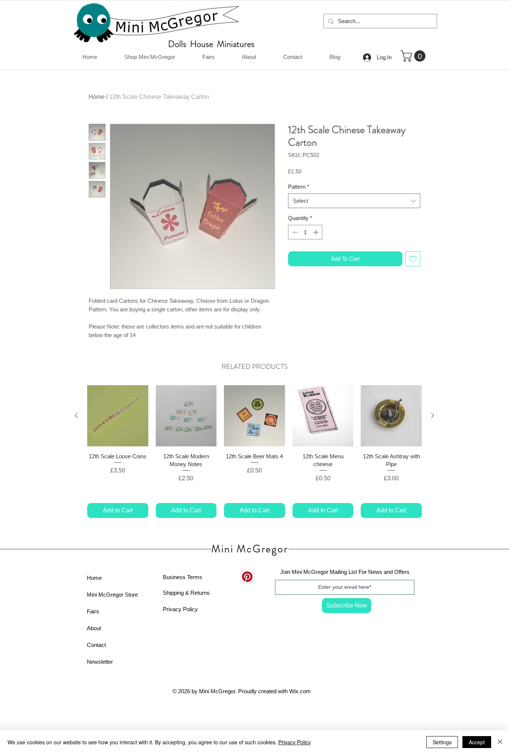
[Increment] (317, 232)
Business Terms (182, 577)
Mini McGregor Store (112, 594)
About (94, 628)
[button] (414, 56)
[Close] (500, 742)
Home (97, 97)
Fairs (93, 611)
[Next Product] (432, 415)
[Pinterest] (247, 576)
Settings (442, 742)
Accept (477, 742)
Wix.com (300, 691)
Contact (96, 645)
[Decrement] (294, 232)
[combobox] (354, 201)
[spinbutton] (305, 232)
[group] (254, 451)
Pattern (298, 186)
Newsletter (100, 662)
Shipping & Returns (186, 593)
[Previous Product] (76, 415)
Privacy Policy (180, 609)
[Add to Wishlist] (413, 259)
